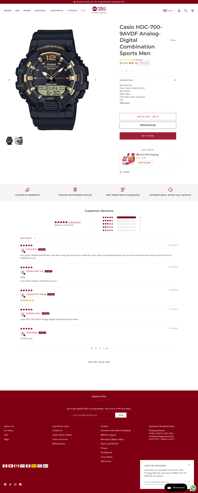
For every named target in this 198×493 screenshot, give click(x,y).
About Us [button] (9, 426)
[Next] (95, 79)
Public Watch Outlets (62, 435)
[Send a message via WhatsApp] (193, 488)
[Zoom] (52, 80)
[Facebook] (5, 484)
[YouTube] (20, 484)
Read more (125, 102)
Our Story (8, 430)
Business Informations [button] (161, 426)
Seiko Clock (106, 461)
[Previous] (9, 79)
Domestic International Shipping (115, 430)
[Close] (190, 465)
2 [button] (95, 348)
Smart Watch (106, 457)
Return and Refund (109, 443)
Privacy (104, 448)
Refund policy (58, 443)
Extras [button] (104, 426)
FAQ (6, 435)
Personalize (148, 125)
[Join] (187, 481)
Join (120, 415)
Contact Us (57, 430)
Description (126, 80)
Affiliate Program (108, 435)
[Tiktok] (10, 484)
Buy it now (148, 136)
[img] (26, 245)
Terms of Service (60, 439)
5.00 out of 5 (75, 222)
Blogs (6, 439)
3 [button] (100, 348)
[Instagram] (15, 484)
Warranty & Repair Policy (112, 439)
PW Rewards (106, 452)
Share (126, 172)
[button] (8, 11)
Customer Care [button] (60, 426)
